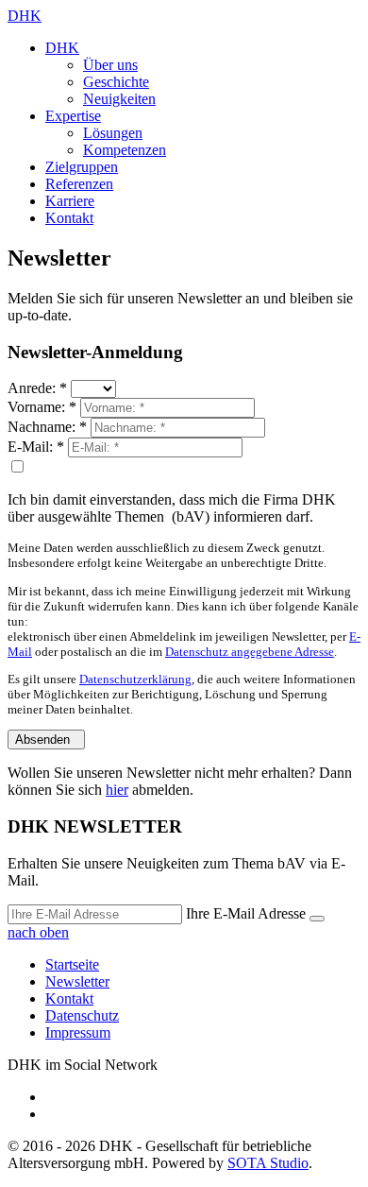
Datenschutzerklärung (135, 679)
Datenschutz (82, 1015)
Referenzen (79, 184)
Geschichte (116, 82)
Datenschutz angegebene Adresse (249, 652)
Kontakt (69, 218)
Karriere (69, 201)
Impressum (77, 1032)
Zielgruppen (81, 167)
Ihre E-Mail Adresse (246, 913)
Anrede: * (37, 388)
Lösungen (112, 133)
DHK (25, 16)
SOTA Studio (268, 1163)
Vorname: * (42, 407)
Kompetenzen (124, 150)
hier (117, 790)
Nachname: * (47, 427)
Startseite (72, 964)
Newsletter (77, 981)
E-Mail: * (36, 447)
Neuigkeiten (119, 99)
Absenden (46, 739)
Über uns (110, 65)
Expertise (73, 116)
